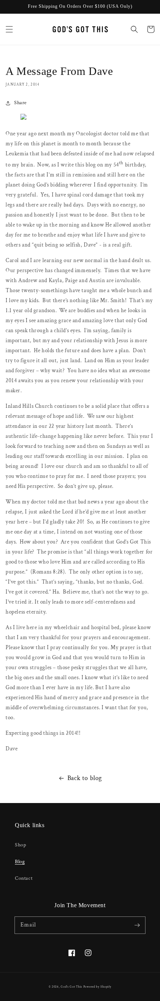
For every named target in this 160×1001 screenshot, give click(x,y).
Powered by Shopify (97, 987)
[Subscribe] (137, 925)
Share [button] (20, 102)
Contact (23, 878)
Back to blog (84, 778)
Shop (20, 845)
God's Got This (71, 987)
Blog (20, 861)
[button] (9, 29)
